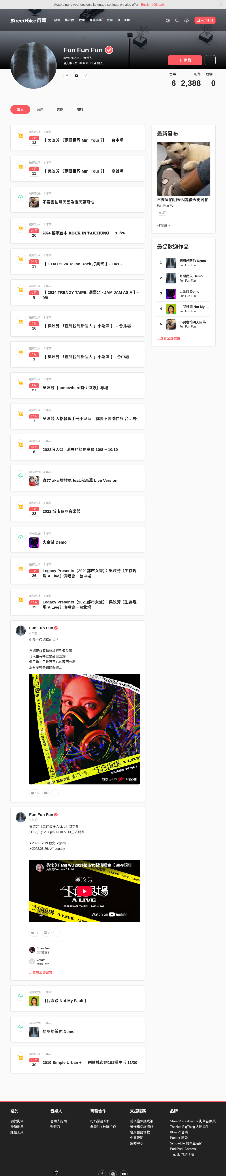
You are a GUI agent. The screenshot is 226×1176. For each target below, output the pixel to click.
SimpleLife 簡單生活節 (186, 1143)
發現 (57, 20)
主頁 (20, 109)
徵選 (110, 20)
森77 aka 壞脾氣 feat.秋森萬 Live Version (80, 480)
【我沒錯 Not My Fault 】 (66, 1001)
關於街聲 (17, 1121)
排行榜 (69, 20)
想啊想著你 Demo (59, 1031)
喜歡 (60, 109)
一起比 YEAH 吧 (182, 1154)
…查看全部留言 (40, 972)
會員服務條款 (140, 1132)
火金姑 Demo (55, 542)
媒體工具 (17, 1132)
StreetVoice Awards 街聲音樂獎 (193, 1121)
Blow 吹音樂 (179, 1132)
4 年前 (33, 633)
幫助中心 (136, 1143)
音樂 (40, 109)
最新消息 (17, 1127)
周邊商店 (96, 20)
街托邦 (55, 1127)
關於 (80, 109)
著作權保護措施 (141, 1127)
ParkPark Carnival (183, 1149)
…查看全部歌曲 (168, 338)
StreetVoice (28, 20)
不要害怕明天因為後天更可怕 (68, 202)
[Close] (221, 4)
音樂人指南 (58, 1121)
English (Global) (152, 4)
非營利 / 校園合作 (103, 1127)
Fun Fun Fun (41, 628)
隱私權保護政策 (141, 1121)
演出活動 (123, 20)
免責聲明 (136, 1138)
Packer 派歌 (179, 1138)
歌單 (82, 20)
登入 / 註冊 (205, 20)
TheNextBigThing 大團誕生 (189, 1127)
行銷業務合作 (100, 1121)
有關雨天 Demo (191, 276)
